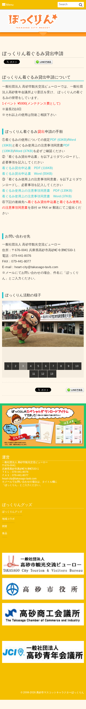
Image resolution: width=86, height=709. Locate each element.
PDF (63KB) (58, 139)
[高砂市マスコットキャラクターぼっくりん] (33, 22)
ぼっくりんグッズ (12, 511)
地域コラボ (8, 518)
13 (51, 373)
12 (42, 373)
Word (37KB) (24, 151)
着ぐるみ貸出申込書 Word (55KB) (27, 173)
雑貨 (4, 526)
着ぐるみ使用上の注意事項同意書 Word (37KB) (37, 196)
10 (76, 366)
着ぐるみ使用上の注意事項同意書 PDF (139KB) (37, 190)
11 (33, 373)
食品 (4, 533)
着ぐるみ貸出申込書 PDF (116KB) (27, 168)
